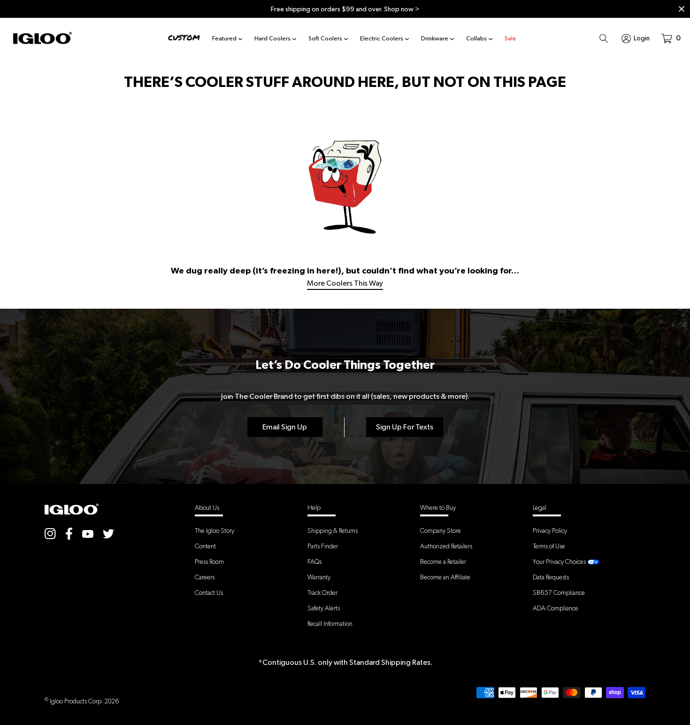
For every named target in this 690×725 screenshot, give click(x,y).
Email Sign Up (284, 426)
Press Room (209, 561)
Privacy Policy (550, 530)
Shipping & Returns (332, 530)
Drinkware (434, 38)
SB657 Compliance (559, 592)
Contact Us (209, 592)
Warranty (318, 577)
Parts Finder (322, 546)
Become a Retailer (443, 561)
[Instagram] (50, 533)
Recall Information (330, 623)
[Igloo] (42, 38)
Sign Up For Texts (404, 426)
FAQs (314, 561)
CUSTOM (184, 38)
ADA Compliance (555, 608)
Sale (510, 38)
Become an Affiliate (445, 577)
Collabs (476, 38)
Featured (224, 38)
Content (205, 546)
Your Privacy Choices (559, 561)
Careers (205, 577)
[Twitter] (108, 533)
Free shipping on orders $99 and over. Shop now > (345, 9)
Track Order (322, 592)
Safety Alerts (323, 608)
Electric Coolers (381, 38)
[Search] (603, 38)
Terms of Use (549, 546)
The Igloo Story (214, 530)
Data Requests (551, 577)
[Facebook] (69, 534)
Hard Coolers (272, 38)
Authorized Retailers (446, 546)
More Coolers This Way (345, 283)
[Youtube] (87, 533)
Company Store (440, 530)
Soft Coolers (325, 38)
